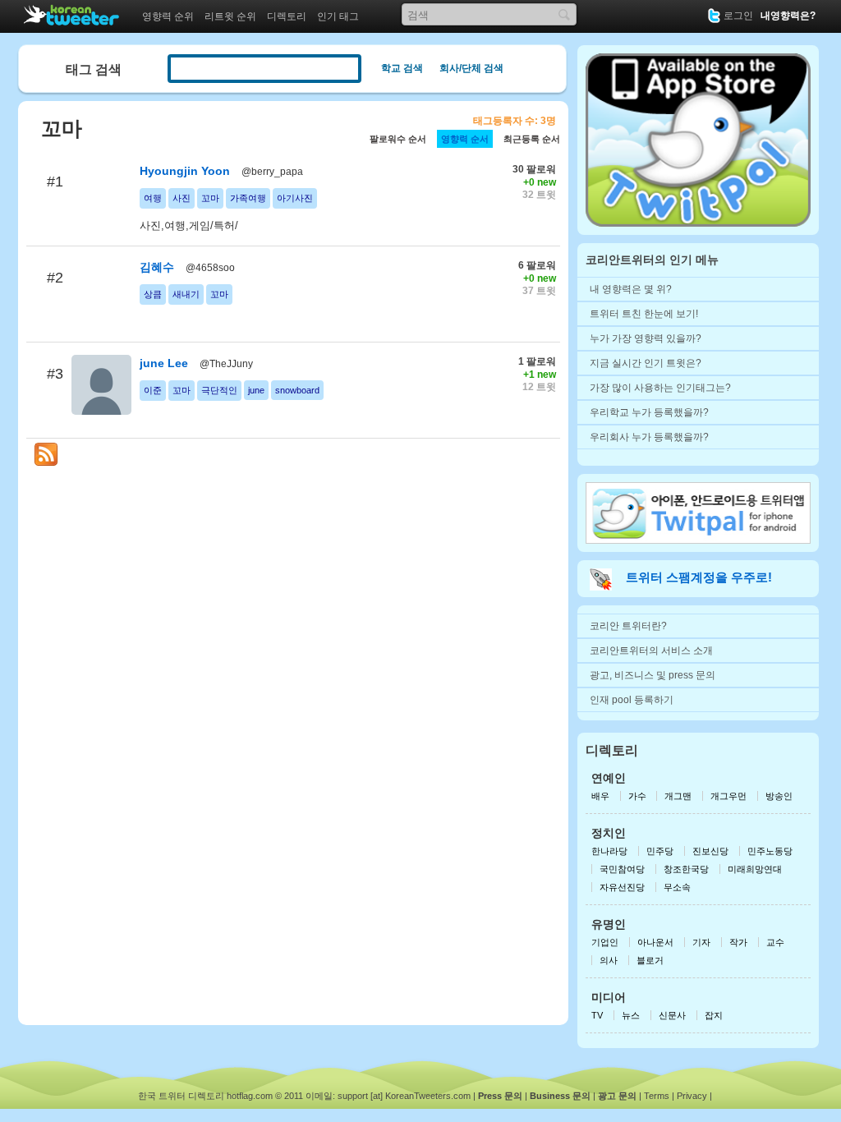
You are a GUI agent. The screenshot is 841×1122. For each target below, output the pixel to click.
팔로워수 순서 (398, 139)
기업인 (604, 942)
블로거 (650, 960)
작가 (738, 942)
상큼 (153, 294)
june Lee (164, 363)
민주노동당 (770, 851)
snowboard (297, 390)
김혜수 (157, 267)
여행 (153, 198)
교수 (775, 942)
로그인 (738, 15)
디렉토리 (286, 16)
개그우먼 (728, 796)
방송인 (779, 796)
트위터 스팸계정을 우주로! (699, 577)
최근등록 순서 (531, 139)
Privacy (692, 1096)
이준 (153, 390)
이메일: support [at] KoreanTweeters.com (388, 1096)
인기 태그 (338, 16)
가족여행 (248, 198)
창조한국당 (686, 869)
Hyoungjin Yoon (185, 170)
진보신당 (710, 851)
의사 (609, 960)
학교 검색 (402, 68)
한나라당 (609, 851)
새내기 (186, 294)
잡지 (714, 1015)
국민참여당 (622, 869)
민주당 (659, 851)
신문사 (672, 1015)
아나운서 (655, 942)
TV (597, 1015)
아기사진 (295, 198)
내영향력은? (788, 15)
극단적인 (219, 390)
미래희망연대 (755, 869)
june (256, 390)
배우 (600, 796)
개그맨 (678, 796)
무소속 (677, 887)
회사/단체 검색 (471, 68)
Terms (656, 1096)
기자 (701, 942)
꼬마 (210, 198)
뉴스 (631, 1015)
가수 (638, 796)
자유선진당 (622, 887)
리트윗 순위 (230, 16)
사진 (181, 198)
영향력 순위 (168, 16)
